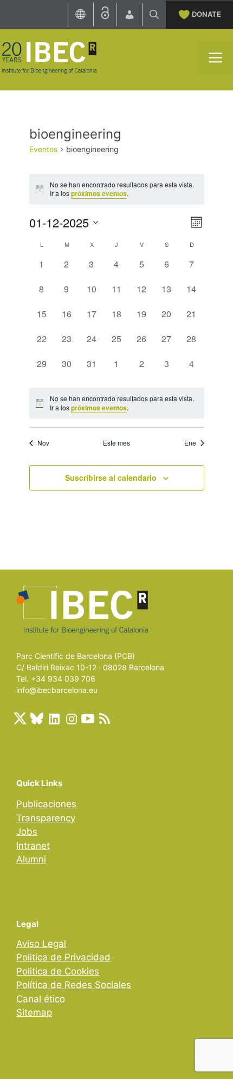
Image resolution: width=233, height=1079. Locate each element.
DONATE (206, 14)
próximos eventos (99, 193)
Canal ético (40, 998)
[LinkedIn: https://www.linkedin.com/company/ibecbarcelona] (53, 718)
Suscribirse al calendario (111, 477)
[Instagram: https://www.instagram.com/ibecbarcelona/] (70, 718)
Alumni (31, 859)
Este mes (116, 443)
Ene (190, 443)
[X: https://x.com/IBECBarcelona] (20, 718)
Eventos (43, 149)
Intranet (33, 845)
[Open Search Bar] (154, 14)
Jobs (26, 831)
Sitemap (34, 1012)
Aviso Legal (41, 943)
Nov (43, 443)
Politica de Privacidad (63, 957)
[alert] (116, 403)
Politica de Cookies (57, 971)
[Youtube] (87, 718)
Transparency (45, 818)
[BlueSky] (36, 718)
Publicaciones (46, 804)
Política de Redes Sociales (73, 984)
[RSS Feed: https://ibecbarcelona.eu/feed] (104, 718)
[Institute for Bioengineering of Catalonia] (49, 56)
